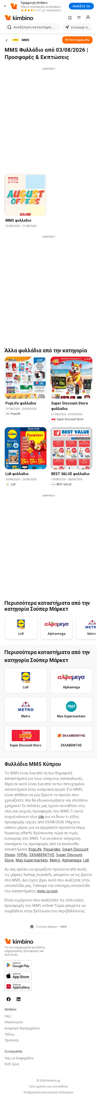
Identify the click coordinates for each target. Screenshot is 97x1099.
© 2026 (48, 1080)
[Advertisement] (48, 119)
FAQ (8, 1016)
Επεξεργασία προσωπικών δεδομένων (49, 1092)
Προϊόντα (11, 1040)
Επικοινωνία (14, 1022)
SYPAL (22, 854)
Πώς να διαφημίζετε (19, 1058)
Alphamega (71, 860)
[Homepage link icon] (32, 926)
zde (41, 816)
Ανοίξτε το (81, 6)
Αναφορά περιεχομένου (22, 1028)
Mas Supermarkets (32, 860)
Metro (55, 860)
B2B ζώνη (12, 1064)
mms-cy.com (47, 890)
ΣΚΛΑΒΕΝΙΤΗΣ (41, 854)
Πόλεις (9, 1034)
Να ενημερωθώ (79, 40)
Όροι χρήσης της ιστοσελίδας (48, 1086)
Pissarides (51, 849)
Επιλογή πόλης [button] (81, 27)
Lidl (86, 860)
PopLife (35, 849)
